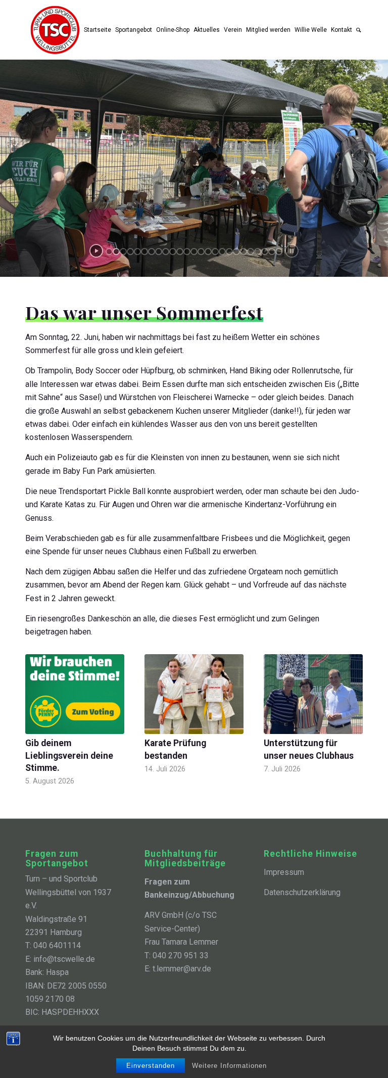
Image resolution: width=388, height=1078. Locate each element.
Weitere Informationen (229, 1065)
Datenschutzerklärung (302, 892)
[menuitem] (97, 30)
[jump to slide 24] (271, 251)
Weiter (347, 707)
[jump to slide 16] (215, 251)
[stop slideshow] (292, 251)
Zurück (40, 707)
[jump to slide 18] (229, 251)
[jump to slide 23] (264, 251)
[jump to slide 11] (179, 251)
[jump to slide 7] (151, 251)
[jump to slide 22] (257, 251)
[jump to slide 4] (130, 251)
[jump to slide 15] (208, 251)
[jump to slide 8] (158, 251)
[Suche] (358, 30)
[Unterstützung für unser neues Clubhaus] (313, 694)
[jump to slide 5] (137, 251)
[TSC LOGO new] (55, 30)
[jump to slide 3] (123, 251)
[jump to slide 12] (186, 251)
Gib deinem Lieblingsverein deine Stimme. (69, 755)
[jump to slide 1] (109, 251)
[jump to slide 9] (165, 251)
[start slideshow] (96, 251)
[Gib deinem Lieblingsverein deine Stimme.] (74, 694)
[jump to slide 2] (116, 251)
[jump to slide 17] (222, 251)
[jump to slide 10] (172, 251)
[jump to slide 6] (144, 251)
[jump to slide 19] (236, 251)
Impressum (284, 872)
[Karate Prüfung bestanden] (194, 694)
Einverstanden (150, 1065)
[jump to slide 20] (243, 251)
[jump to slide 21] (250, 251)
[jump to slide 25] (278, 251)
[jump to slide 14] (201, 251)
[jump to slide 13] (194, 251)
